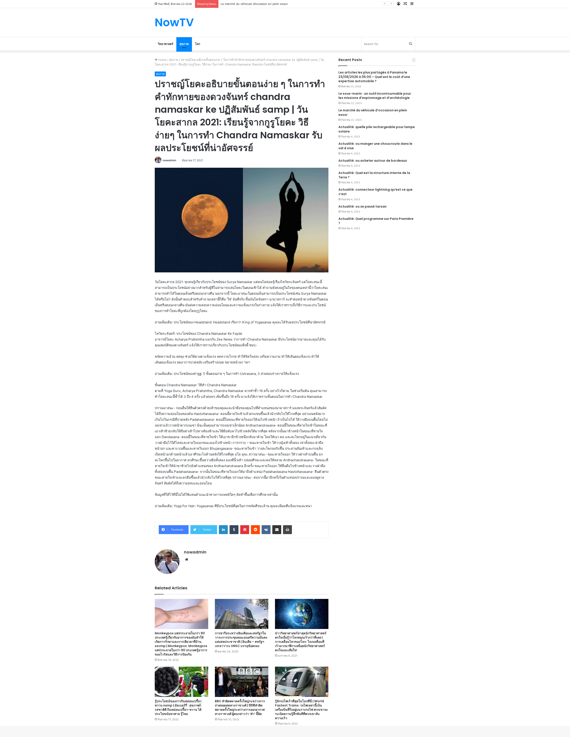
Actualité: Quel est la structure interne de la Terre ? (374, 175)
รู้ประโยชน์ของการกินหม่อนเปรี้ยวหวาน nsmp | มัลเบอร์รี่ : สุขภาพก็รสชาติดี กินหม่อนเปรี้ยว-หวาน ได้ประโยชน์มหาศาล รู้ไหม (178, 707)
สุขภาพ (184, 44)
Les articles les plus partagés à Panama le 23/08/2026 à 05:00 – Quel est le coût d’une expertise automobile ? (374, 76)
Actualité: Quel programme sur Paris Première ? (375, 220)
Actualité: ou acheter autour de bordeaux (372, 160)
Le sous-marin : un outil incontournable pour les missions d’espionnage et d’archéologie (374, 95)
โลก (197, 44)
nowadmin (169, 160)
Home (162, 59)
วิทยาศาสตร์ (165, 44)
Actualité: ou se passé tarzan (362, 206)
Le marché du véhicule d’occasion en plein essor (372, 112)
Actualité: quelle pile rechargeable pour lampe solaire (376, 129)
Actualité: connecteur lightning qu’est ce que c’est (375, 191)
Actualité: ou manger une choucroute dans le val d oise (375, 145)
